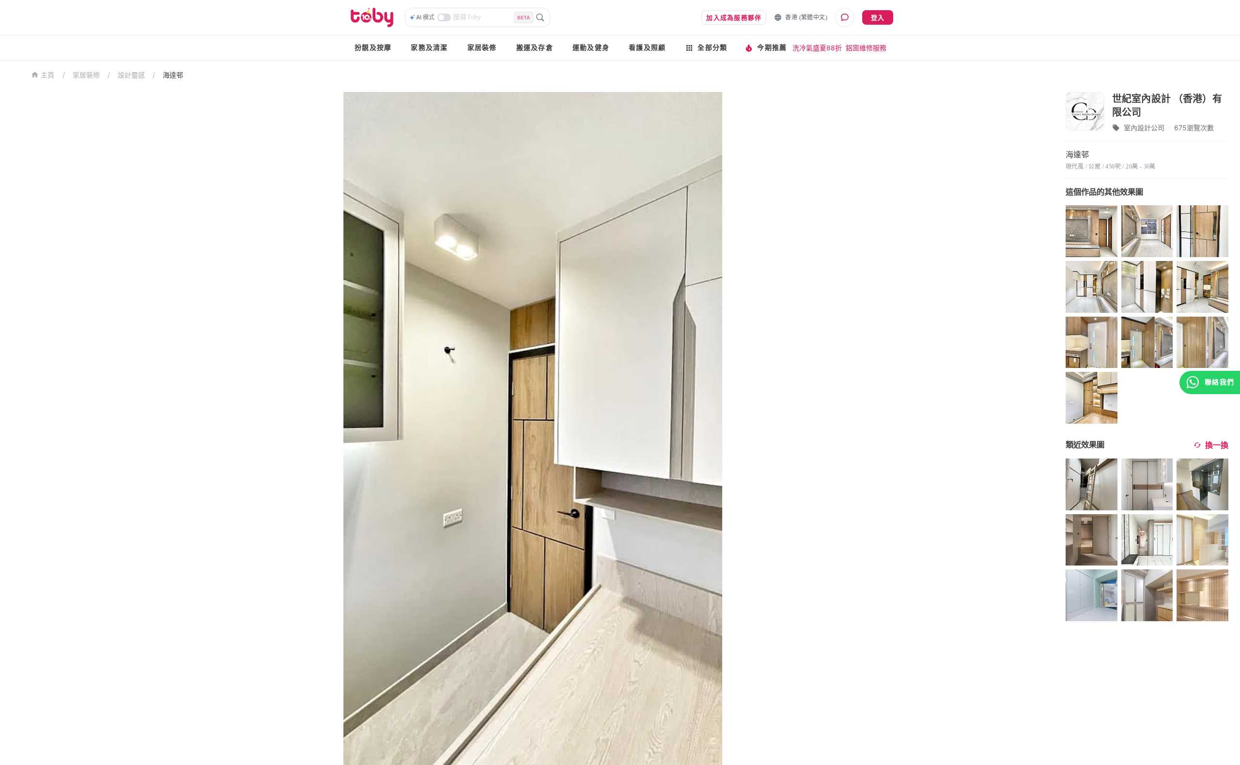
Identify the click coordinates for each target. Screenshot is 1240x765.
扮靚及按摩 (373, 47)
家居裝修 (482, 47)
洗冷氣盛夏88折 (817, 48)
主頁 (48, 75)
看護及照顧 (647, 47)
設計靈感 (131, 75)
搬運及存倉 (534, 47)
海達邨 (173, 75)
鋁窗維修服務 (866, 48)
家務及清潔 (429, 47)
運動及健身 (591, 47)
